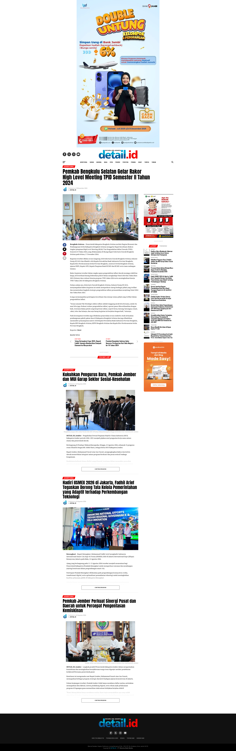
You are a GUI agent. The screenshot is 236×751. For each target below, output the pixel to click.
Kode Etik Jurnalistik (98, 738)
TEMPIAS (146, 162)
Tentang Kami (130, 738)
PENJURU (117, 162)
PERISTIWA (125, 162)
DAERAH (92, 162)
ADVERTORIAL (83, 162)
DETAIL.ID (73, 190)
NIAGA (105, 162)
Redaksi (122, 738)
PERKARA (133, 162)
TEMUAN (154, 162)
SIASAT (140, 162)
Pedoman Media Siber (112, 738)
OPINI (111, 162)
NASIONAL (98, 162)
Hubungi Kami (140, 738)
